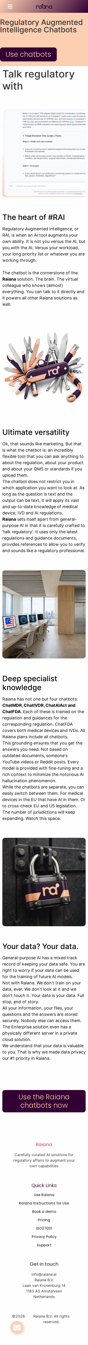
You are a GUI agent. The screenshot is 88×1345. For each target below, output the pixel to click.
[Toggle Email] (16, 1327)
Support (44, 1245)
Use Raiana (44, 1195)
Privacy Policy (44, 1237)
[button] (10, 6)
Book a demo (44, 1212)
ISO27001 (44, 1228)
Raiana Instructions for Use (44, 1203)
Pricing (44, 1220)
